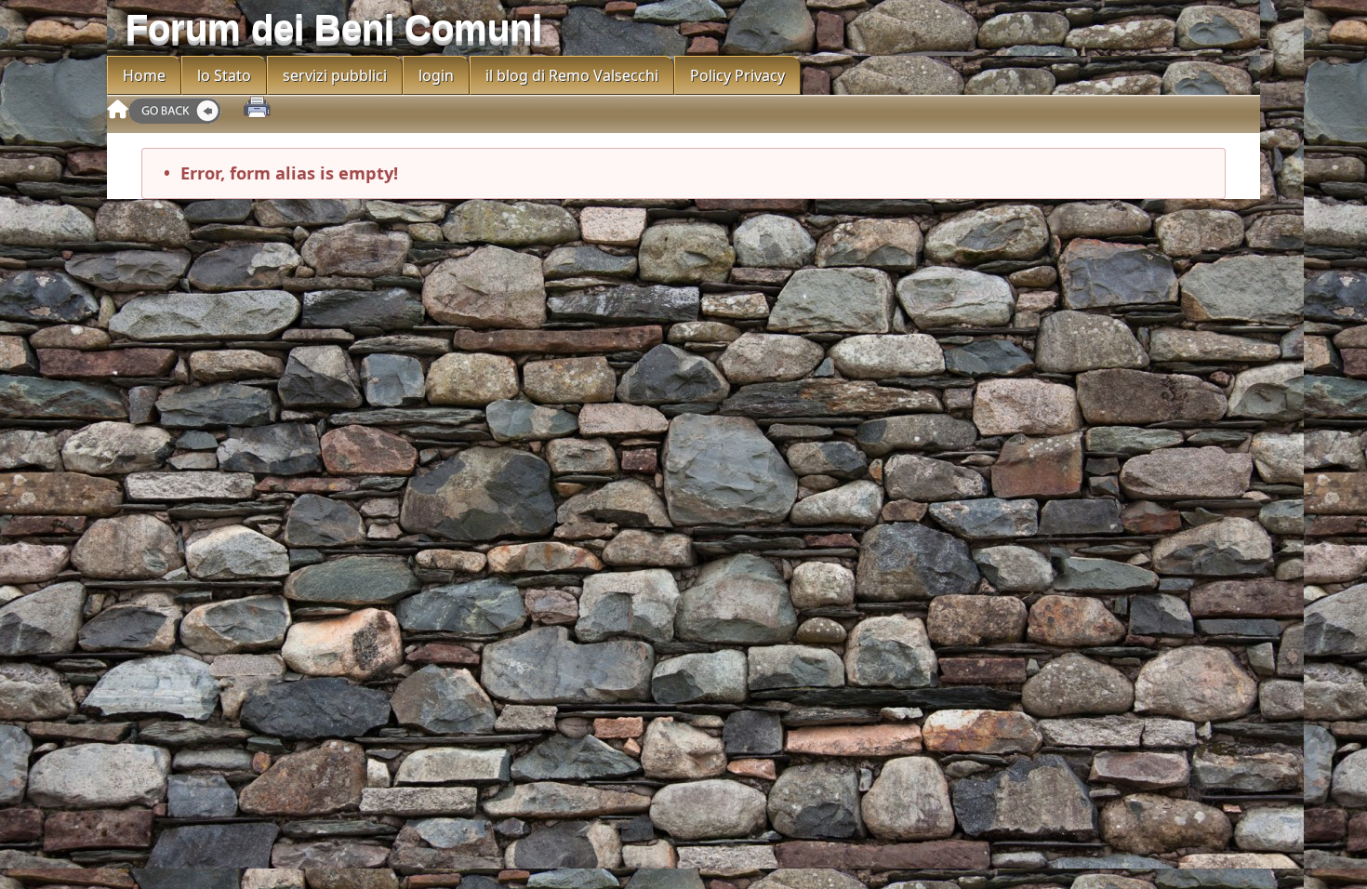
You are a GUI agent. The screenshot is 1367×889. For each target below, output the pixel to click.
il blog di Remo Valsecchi (571, 75)
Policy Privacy (737, 75)
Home (144, 75)
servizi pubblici (335, 75)
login (436, 75)
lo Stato (224, 75)
